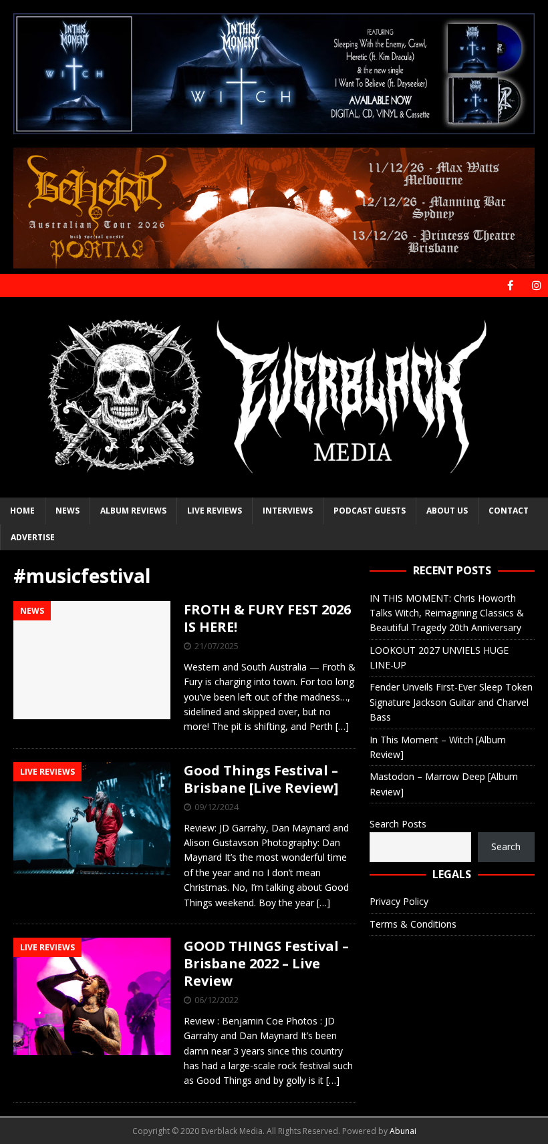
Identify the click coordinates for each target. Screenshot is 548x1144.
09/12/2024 (216, 807)
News (67, 510)
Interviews (288, 510)
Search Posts (398, 823)
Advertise (33, 537)
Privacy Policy (399, 901)
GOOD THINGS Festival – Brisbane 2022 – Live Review (266, 963)
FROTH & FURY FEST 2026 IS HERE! (267, 618)
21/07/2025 (216, 646)
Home (22, 510)
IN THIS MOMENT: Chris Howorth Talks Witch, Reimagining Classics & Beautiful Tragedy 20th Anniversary (447, 613)
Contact (509, 510)
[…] (342, 726)
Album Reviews (133, 510)
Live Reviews (214, 510)
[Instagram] (536, 285)
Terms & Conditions (413, 924)
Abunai (403, 1131)
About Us (447, 510)
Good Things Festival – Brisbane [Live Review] (261, 779)
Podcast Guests (369, 510)
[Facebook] (510, 285)
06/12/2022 (216, 1000)
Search (506, 846)
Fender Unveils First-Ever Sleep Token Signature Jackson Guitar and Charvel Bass (451, 702)
